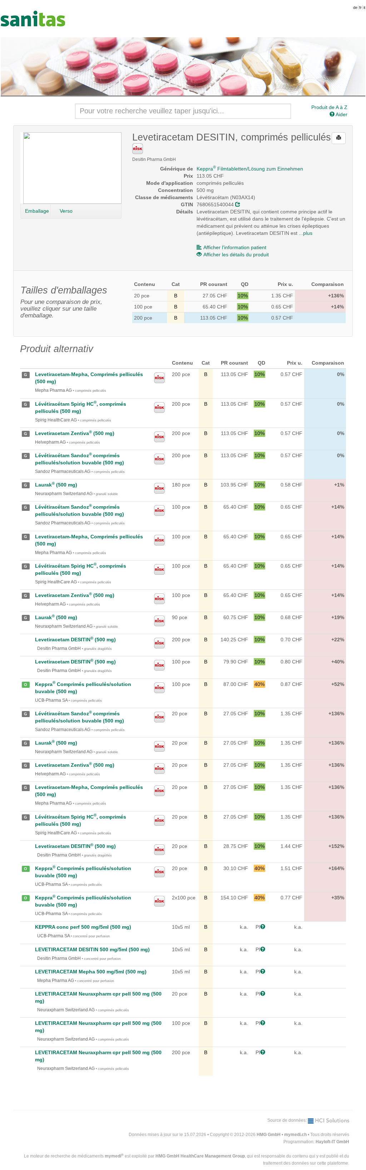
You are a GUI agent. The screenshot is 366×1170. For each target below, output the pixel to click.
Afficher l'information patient (234, 247)
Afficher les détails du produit (236, 254)
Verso (66, 211)
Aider (341, 114)
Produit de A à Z (329, 107)
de (355, 7)
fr (360, 7)
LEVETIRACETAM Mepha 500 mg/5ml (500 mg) (91, 971)
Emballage (37, 211)
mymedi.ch (295, 1134)
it (364, 7)
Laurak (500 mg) (56, 485)
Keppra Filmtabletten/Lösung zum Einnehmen (250, 169)
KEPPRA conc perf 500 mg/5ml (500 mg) (83, 927)
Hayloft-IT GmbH (332, 1141)
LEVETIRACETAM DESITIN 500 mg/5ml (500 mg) (92, 949)
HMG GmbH (269, 1134)
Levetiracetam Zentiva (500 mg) (74, 433)
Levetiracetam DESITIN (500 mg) (75, 639)
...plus (305, 233)
